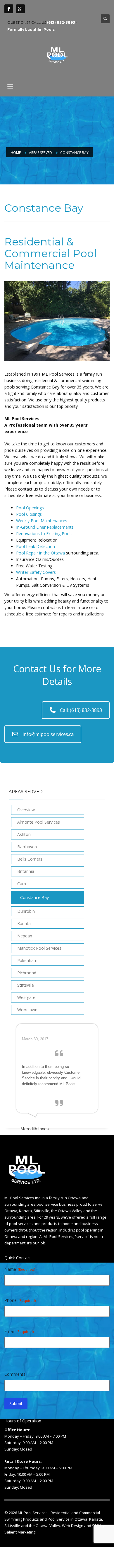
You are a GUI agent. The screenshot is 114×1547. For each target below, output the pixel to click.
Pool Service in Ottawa (67, 1519)
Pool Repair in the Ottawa (40, 553)
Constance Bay (34, 897)
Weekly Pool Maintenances (41, 520)
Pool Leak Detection (35, 546)
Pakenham (27, 960)
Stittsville (25, 985)
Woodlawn (27, 1009)
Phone (20, 1300)
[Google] (20, 8)
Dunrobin (26, 911)
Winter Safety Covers (36, 572)
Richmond (26, 973)
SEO (95, 1525)
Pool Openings (30, 507)
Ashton (24, 834)
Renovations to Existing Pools (44, 533)
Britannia (25, 871)
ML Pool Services (33, 1512)
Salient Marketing (19, 1532)
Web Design (72, 1525)
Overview (26, 809)
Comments (14, 1374)
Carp (21, 883)
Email (19, 1331)
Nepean (24, 936)
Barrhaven (27, 846)
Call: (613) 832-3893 (81, 710)
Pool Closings (29, 514)
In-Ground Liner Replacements (45, 527)
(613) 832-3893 (61, 22)
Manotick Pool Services (39, 948)
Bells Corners (29, 859)
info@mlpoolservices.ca (48, 734)
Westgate (26, 997)
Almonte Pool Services (38, 822)
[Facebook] (8, 8)
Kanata (24, 923)
